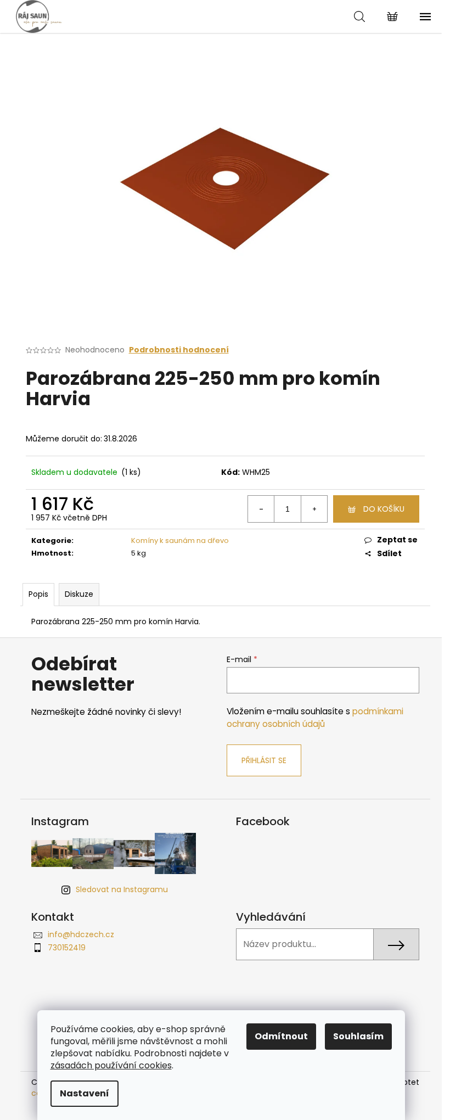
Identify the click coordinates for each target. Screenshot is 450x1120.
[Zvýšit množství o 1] (314, 509)
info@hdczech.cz (81, 934)
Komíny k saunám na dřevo (180, 540)
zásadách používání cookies (111, 1065)
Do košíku (383, 508)
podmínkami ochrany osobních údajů (315, 717)
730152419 (67, 947)
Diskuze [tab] (79, 594)
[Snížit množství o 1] (261, 509)
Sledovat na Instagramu (122, 889)
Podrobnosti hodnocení (179, 350)
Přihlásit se (263, 760)
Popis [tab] (38, 594)
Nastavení (84, 1093)
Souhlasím (358, 1036)
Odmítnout (281, 1036)
